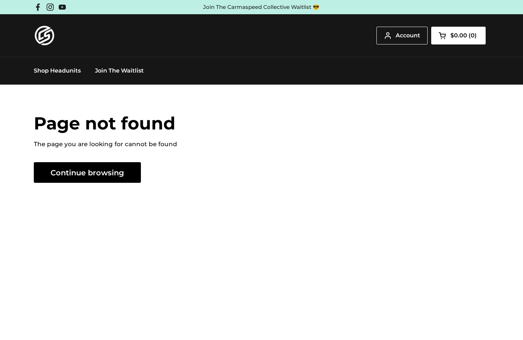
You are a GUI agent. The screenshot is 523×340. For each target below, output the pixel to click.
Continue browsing (87, 172)
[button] (458, 35)
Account (408, 35)
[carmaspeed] (44, 35)
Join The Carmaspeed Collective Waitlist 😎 (261, 7)
